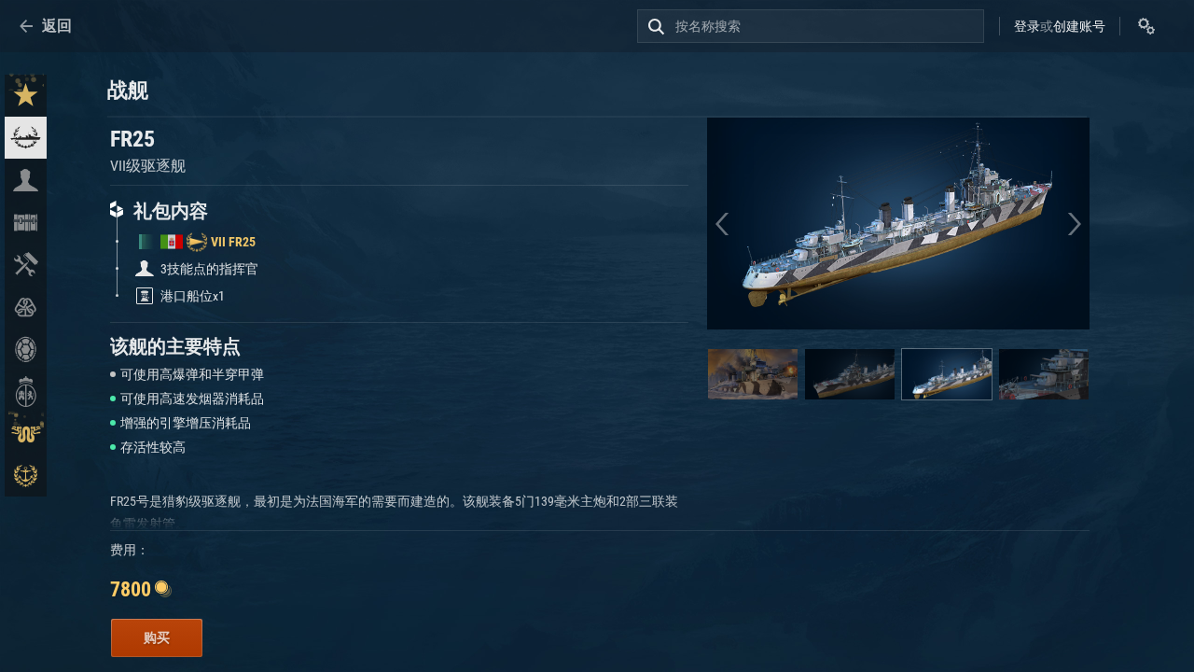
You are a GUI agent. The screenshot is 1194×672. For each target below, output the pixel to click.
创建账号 (1079, 26)
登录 (1027, 26)
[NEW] (26, 96)
